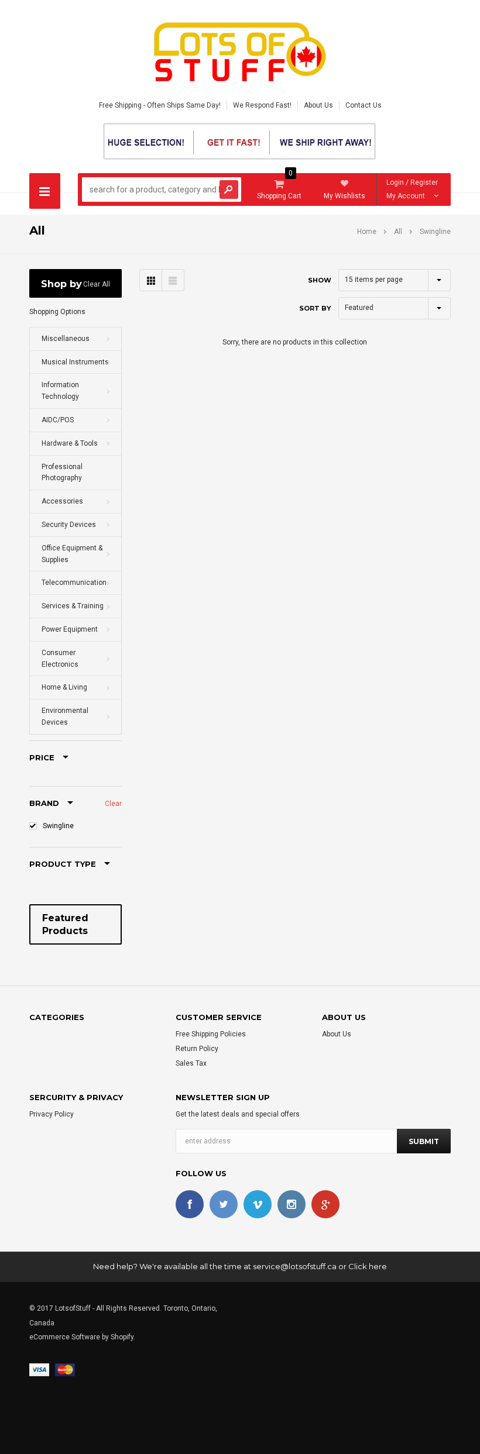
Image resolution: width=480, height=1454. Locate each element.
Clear (113, 804)
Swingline (58, 826)
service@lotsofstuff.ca (295, 1266)
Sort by (315, 308)
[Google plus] (325, 1204)
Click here (367, 1266)
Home (366, 232)
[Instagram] (291, 1204)
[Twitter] (224, 1204)
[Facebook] (190, 1204)
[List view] (173, 280)
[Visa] (39, 1370)
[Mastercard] (65, 1370)
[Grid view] (151, 280)
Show (319, 280)
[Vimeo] (258, 1204)
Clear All (96, 284)
